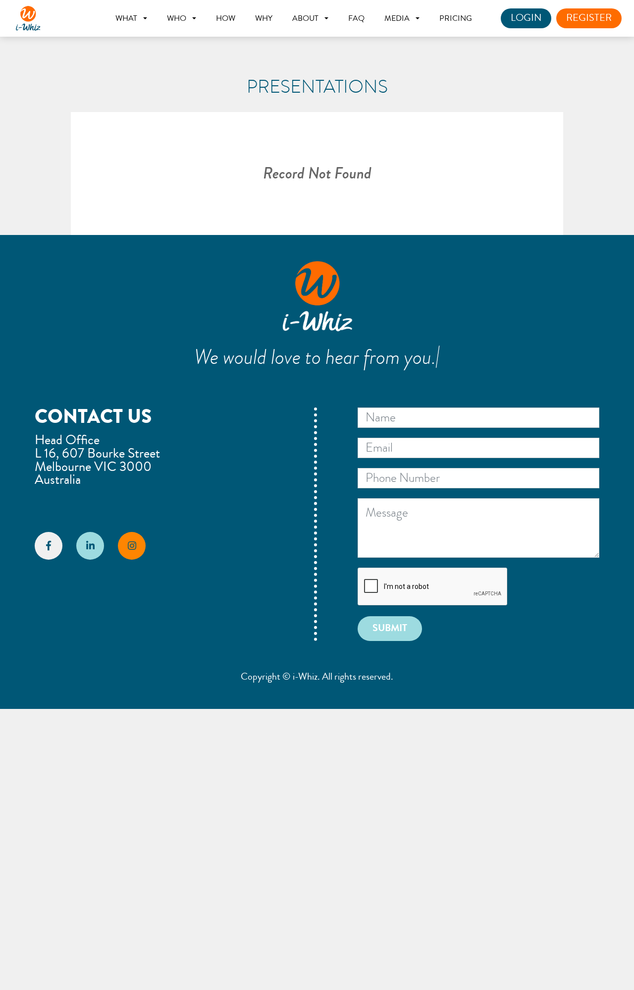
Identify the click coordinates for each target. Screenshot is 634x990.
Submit (389, 628)
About (305, 18)
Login (526, 18)
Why (263, 18)
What (126, 18)
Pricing (455, 18)
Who (176, 18)
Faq (356, 18)
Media (397, 18)
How (225, 18)
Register (589, 18)
